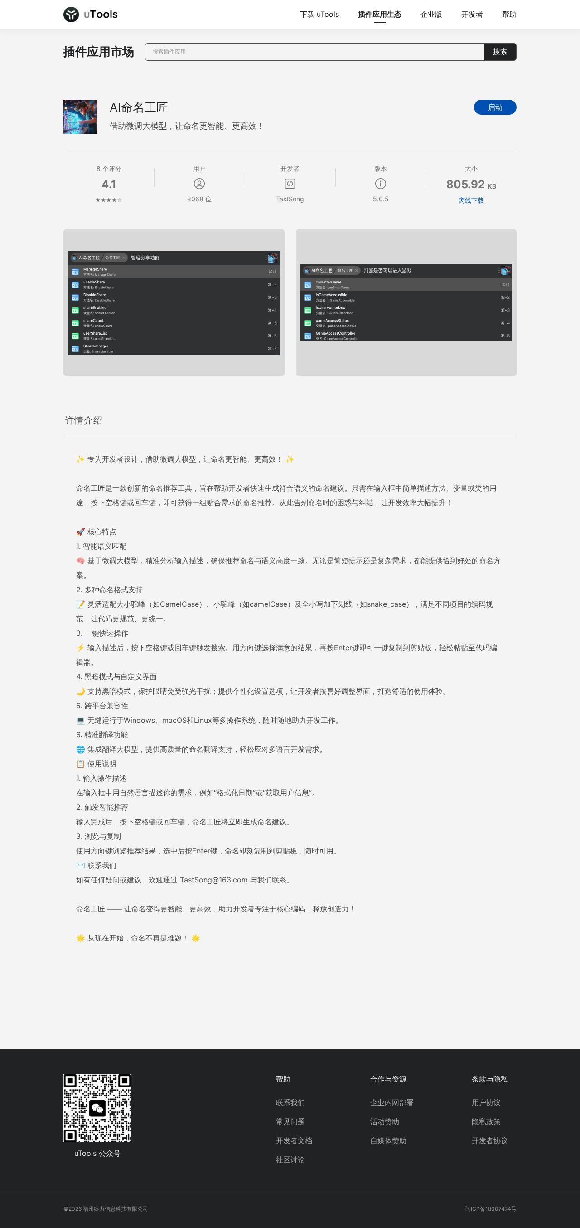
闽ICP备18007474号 (491, 1208)
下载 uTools (319, 14)
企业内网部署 (392, 1102)
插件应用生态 (379, 14)
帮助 (509, 14)
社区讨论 (290, 1159)
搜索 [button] (500, 51)
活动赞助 (384, 1121)
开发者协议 (490, 1140)
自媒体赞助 (388, 1140)
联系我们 (290, 1102)
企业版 (431, 14)
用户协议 (486, 1102)
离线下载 (471, 200)
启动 (495, 107)
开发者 (472, 14)
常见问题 (290, 1121)
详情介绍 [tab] (83, 420)
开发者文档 (294, 1140)
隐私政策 (486, 1121)
